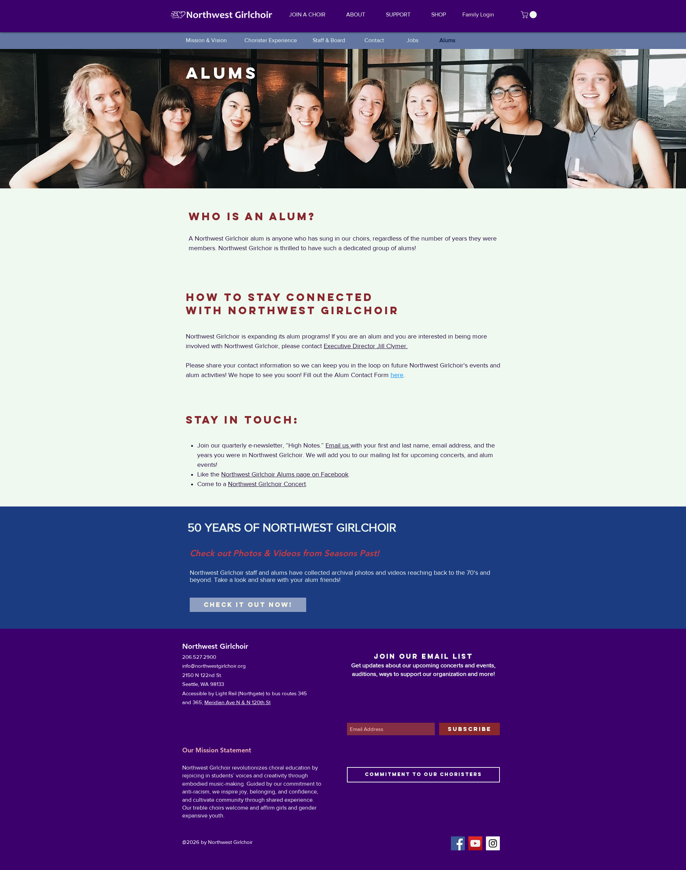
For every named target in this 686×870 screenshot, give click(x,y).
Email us (338, 445)
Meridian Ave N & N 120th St (237, 702)
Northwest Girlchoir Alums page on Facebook (284, 474)
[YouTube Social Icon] (475, 843)
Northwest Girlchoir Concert (267, 484)
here (397, 375)
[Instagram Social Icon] (493, 843)
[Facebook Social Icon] (458, 843)
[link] (529, 14)
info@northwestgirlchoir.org (214, 666)
